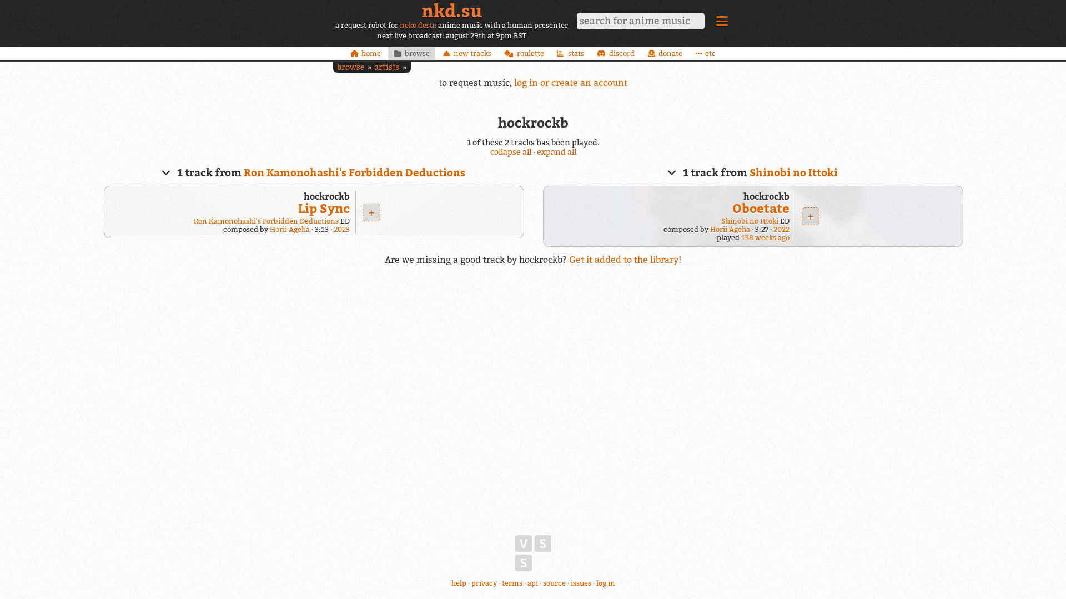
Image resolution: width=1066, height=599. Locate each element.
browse (351, 67)
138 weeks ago (765, 237)
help (458, 583)
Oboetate (761, 208)
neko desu (417, 25)
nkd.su (451, 10)
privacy (484, 583)
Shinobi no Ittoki (794, 172)
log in (605, 583)
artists (387, 67)
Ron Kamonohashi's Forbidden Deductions (354, 172)
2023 (342, 229)
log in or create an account (570, 82)
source (554, 583)
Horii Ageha (290, 229)
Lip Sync (324, 208)
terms (512, 583)
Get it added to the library (623, 259)
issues (581, 583)
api (532, 583)
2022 (781, 229)
